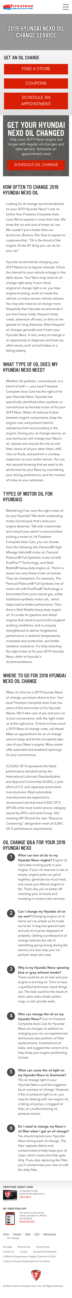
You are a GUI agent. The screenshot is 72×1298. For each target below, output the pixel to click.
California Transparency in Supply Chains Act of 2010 (29, 1257)
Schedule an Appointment (36, 101)
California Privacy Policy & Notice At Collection (26, 1262)
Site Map (7, 1247)
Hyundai (17, 1234)
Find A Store (36, 69)
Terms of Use (24, 1247)
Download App (27, 1221)
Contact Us (8, 1252)
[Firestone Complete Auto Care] (18, 7)
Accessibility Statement (44, 1252)
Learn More (25, 1197)
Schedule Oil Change (36, 165)
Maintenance (49, 1234)
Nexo (28, 1234)
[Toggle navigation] (66, 7)
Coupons (36, 83)
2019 (37, 1234)
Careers (24, 1252)
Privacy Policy (42, 1247)
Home (6, 1234)
